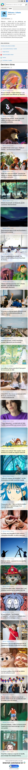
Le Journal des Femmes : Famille (9, 48)
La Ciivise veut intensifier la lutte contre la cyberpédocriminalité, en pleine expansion (13, 534)
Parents (4, 57)
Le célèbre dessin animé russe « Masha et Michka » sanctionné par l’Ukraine (12, 148)
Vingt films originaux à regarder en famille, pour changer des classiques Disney (13, 754)
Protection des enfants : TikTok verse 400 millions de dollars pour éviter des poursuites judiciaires (12, 120)
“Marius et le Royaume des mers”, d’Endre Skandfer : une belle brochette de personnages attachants (13, 285)
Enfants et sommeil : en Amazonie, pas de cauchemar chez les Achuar (12, 203)
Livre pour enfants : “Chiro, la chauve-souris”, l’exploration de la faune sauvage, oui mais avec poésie (14, 726)
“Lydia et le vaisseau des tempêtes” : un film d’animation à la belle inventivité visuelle (13, 479)
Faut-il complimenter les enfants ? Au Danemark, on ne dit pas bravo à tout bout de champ (13, 258)
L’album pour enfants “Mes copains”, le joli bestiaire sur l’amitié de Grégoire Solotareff (13, 451)
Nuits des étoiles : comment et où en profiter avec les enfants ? (13, 561)
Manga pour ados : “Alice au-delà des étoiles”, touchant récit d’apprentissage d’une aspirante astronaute (14, 506)
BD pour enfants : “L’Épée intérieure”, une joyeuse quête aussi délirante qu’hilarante (13, 93)
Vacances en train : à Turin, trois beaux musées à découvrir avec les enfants (12, 341)
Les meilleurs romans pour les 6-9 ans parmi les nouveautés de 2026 (13, 369)
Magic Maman (5, 51)
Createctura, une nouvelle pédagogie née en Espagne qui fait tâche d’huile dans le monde (13, 644)
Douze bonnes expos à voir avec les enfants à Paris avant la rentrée (13, 231)
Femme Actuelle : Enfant (7, 54)
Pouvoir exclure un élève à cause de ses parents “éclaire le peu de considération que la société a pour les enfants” (13, 698)
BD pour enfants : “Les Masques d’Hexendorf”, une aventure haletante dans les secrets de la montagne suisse (13, 616)
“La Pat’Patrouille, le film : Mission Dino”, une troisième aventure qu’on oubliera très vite (14, 589)
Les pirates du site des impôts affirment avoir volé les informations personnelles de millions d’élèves (13, 313)
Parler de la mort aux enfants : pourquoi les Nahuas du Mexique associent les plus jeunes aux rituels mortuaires (13, 175)
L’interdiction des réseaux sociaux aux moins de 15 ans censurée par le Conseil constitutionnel (13, 395)
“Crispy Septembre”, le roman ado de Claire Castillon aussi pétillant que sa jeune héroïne (13, 424)
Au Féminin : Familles (7, 60)
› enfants (12, 14)
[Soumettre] (25, 4)
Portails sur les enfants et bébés (8, 46)
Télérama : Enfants (14, 13)
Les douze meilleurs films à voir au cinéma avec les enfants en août (13, 672)
